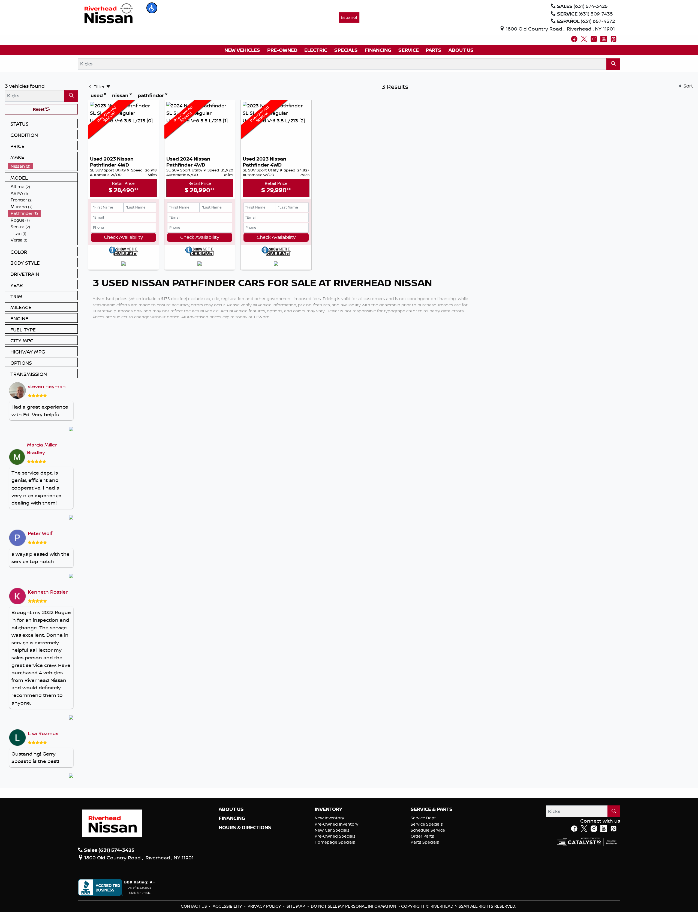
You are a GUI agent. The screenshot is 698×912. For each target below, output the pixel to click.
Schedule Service (428, 830)
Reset (39, 109)
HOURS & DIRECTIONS (245, 827)
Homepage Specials (335, 842)
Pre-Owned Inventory (336, 824)
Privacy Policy (265, 906)
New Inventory (329, 818)
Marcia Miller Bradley (42, 448)
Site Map (296, 906)
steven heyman (47, 386)
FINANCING (232, 818)
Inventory (328, 809)
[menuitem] (43, 166)
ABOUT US (231, 809)
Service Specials (427, 824)
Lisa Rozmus (43, 733)
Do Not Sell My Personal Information (354, 906)
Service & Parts (432, 809)
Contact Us (194, 906)
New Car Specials (332, 830)
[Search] (613, 64)
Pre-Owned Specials (335, 836)
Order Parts (422, 836)
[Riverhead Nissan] (108, 12)
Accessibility (228, 906)
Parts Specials (425, 842)
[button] (151, 7)
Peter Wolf (40, 533)
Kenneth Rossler (48, 591)
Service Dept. (424, 818)
